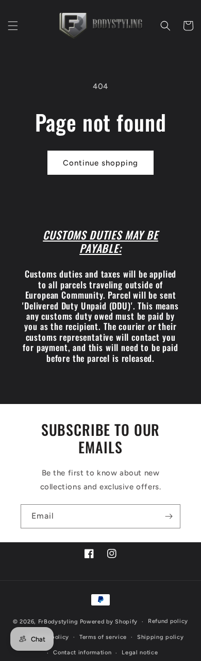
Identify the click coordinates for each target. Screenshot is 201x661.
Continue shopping (100, 163)
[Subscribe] (168, 516)
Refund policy (168, 621)
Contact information (82, 652)
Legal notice (140, 652)
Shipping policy (160, 637)
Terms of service (103, 637)
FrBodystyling (58, 621)
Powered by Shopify (109, 621)
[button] (13, 25)
